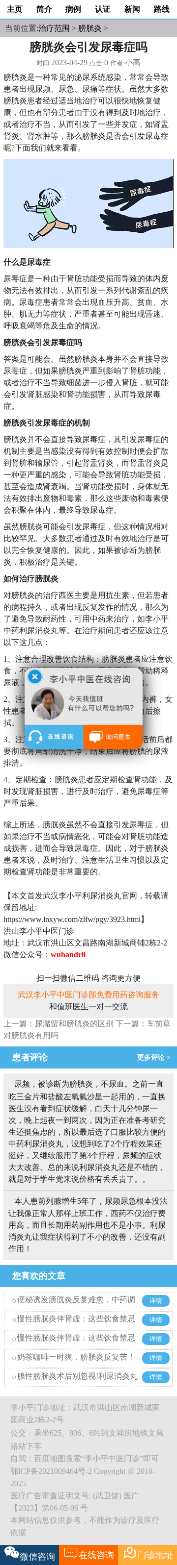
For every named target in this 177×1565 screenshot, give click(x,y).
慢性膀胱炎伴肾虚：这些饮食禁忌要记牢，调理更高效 (76, 1326)
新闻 (132, 9)
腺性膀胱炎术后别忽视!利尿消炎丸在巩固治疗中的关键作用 (77, 1383)
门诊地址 (147, 1552)
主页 (15, 9)
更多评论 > (156, 1057)
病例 (73, 9)
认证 (103, 9)
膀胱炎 (90, 28)
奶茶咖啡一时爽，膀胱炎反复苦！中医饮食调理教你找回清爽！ (76, 1364)
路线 (162, 9)
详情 (155, 1300)
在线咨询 (88, 1552)
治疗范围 (54, 28)
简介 (44, 9)
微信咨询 (37, 1557)
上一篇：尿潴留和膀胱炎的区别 (58, 1023)
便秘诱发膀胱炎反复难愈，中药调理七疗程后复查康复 (76, 1306)
